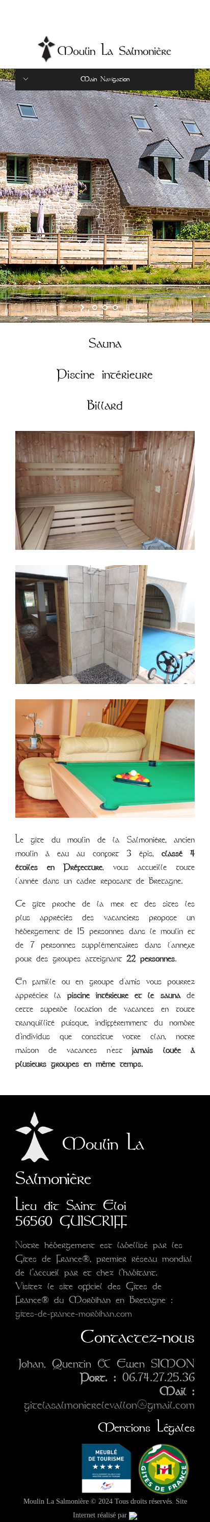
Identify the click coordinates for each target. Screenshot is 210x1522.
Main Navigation (105, 79)
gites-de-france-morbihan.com (73, 1313)
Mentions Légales (146, 1427)
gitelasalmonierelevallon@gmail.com (109, 1405)
